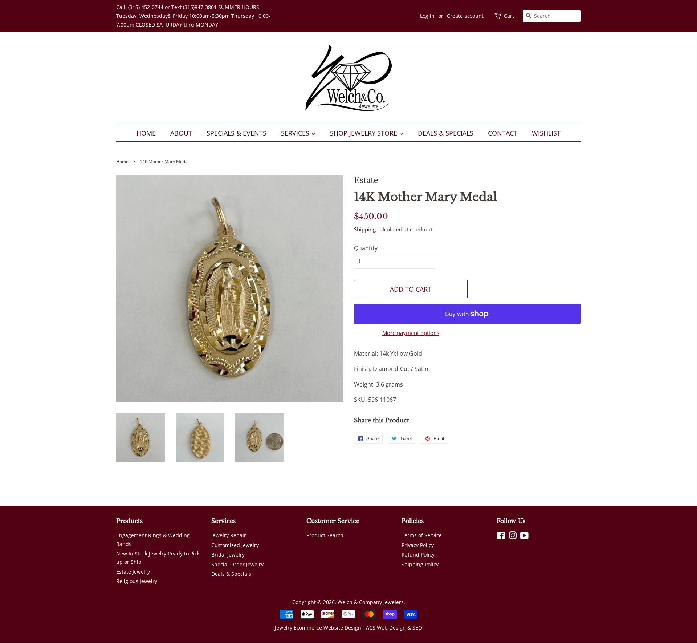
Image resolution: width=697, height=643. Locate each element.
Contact (502, 133)
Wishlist (546, 133)
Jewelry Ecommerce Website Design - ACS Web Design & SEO (348, 627)
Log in (427, 15)
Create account (465, 15)
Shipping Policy (420, 564)
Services (296, 133)
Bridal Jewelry (228, 554)
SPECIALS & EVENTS (236, 133)
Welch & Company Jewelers (371, 602)
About (181, 133)
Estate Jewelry (133, 571)
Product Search (324, 535)
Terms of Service (422, 535)
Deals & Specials (445, 133)
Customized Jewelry (235, 545)
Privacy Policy (418, 545)
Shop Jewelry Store (364, 133)
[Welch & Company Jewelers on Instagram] (513, 536)
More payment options (410, 332)
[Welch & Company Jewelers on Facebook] (501, 536)
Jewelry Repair (228, 535)
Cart (509, 15)
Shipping (365, 229)
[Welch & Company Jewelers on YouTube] (524, 536)
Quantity (366, 248)
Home (146, 133)
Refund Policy (418, 554)
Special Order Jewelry (237, 564)
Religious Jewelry (136, 581)
